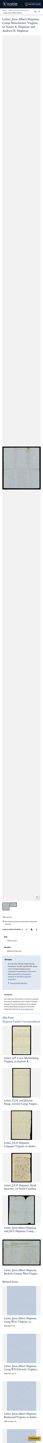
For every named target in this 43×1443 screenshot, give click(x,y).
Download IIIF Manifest (18, 983)
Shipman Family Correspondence (21, 1021)
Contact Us (8, 995)
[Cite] (31, 929)
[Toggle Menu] (36, 11)
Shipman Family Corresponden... (19, 10)
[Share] (26, 929)
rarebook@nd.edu (26, 1009)
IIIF (9, 964)
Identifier (7, 947)
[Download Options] (36, 929)
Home (4, 10)
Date (6, 937)
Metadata (8, 960)
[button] (21, 468)
